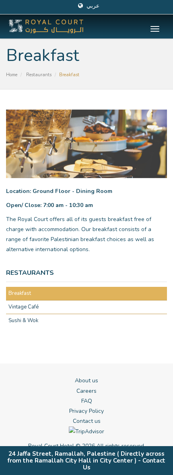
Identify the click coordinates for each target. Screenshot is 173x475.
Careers (86, 391)
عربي (92, 6)
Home (11, 75)
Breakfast (19, 293)
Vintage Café (23, 307)
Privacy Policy (86, 411)
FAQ (86, 401)
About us (86, 380)
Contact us (87, 421)
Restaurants (38, 75)
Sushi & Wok (23, 320)
